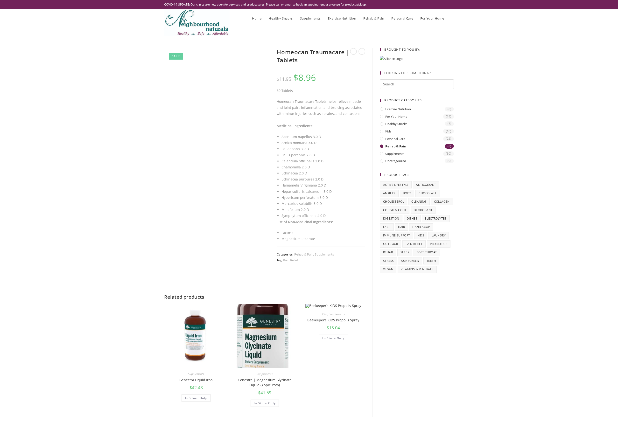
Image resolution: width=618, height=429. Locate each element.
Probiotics (438, 244)
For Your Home (396, 116)
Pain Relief (290, 260)
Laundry (439, 235)
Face (387, 227)
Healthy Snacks (396, 124)
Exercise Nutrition (398, 109)
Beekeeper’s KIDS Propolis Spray (333, 320)
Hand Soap (421, 227)
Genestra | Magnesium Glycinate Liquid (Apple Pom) (264, 382)
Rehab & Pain (303, 254)
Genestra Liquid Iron (196, 380)
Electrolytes (436, 218)
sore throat (427, 252)
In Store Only (196, 398)
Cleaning (418, 202)
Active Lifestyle (395, 185)
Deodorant (423, 210)
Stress (388, 261)
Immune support (396, 235)
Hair (401, 227)
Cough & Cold (394, 210)
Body (407, 193)
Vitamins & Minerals (417, 269)
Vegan (388, 269)
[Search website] (452, 18)
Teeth (431, 261)
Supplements (324, 254)
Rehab (388, 252)
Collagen (442, 202)
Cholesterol (393, 202)
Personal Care (395, 139)
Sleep (404, 252)
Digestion (391, 218)
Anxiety (389, 193)
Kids (324, 314)
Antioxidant (426, 185)
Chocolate (428, 193)
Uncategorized (395, 161)
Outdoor (390, 244)
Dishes (412, 218)
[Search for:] (417, 84)
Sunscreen (410, 261)
